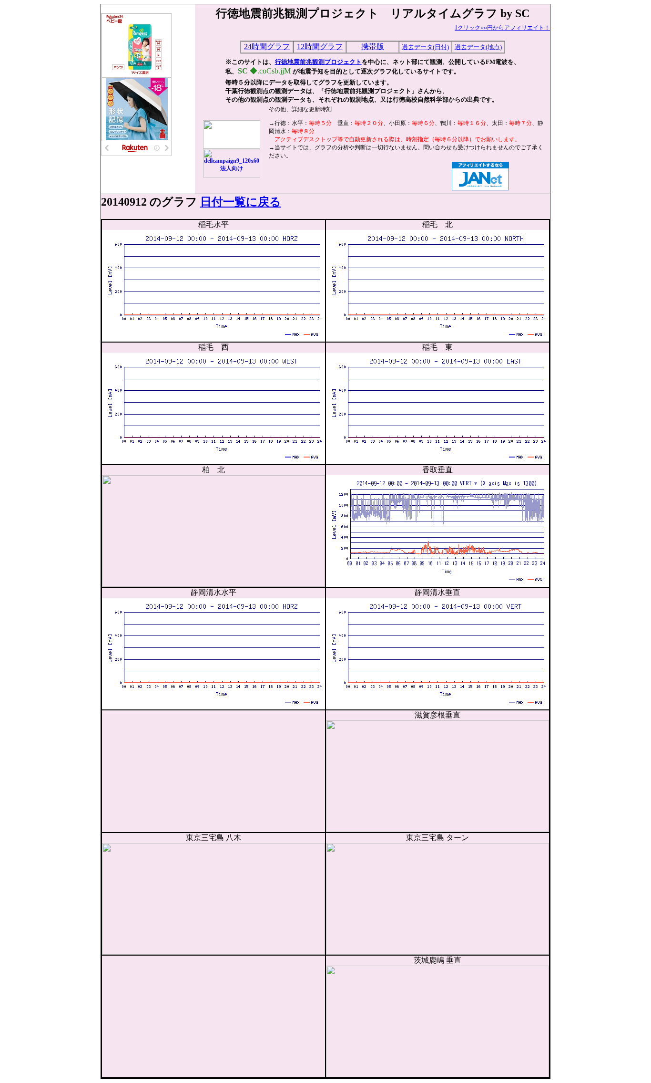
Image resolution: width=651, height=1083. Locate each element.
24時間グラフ (267, 46)
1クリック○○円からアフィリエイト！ (502, 27)
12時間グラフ (320, 46)
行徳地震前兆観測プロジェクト (318, 61)
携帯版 (372, 46)
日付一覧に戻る (240, 202)
